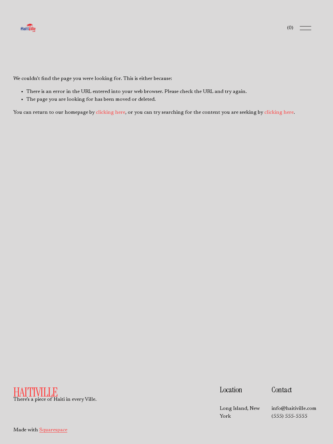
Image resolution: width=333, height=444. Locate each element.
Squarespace (53, 430)
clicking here (110, 112)
